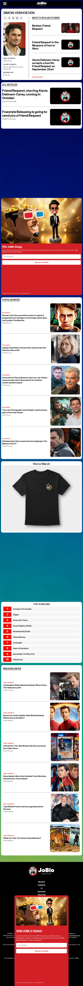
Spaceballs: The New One (24, 654)
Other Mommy (19, 637)
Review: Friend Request (41, 27)
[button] (4, 3)
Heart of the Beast (21, 648)
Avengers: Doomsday (22, 609)
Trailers (41, 895)
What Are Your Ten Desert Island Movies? (22, 838)
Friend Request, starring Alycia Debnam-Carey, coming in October (25, 94)
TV (41, 888)
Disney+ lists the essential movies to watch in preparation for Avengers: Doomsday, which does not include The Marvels (24, 317)
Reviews (41, 892)
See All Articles (37, 77)
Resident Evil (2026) (21, 631)
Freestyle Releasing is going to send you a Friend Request (24, 113)
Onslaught (17, 643)
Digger (16, 614)
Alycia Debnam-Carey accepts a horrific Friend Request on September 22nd (45, 64)
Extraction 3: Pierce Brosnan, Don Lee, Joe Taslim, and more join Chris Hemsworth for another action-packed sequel (24, 380)
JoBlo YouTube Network (71, 935)
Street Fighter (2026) (22, 626)
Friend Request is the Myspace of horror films (45, 45)
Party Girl (6, 75)
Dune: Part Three (20, 620)
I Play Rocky (18, 659)
